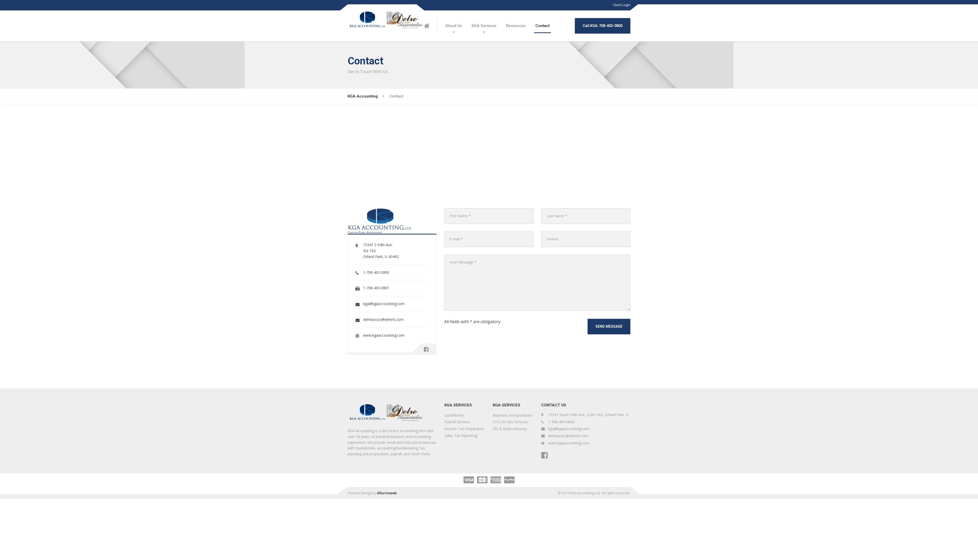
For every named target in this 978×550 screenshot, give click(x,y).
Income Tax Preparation (464, 428)
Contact (542, 25)
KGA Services (484, 25)
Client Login (621, 5)
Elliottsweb (387, 493)
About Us (453, 25)
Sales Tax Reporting (460, 435)
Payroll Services (457, 421)
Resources (516, 25)
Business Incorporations (513, 415)
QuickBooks (454, 415)
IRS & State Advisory (510, 428)
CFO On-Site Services (510, 421)
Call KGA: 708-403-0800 (602, 26)
